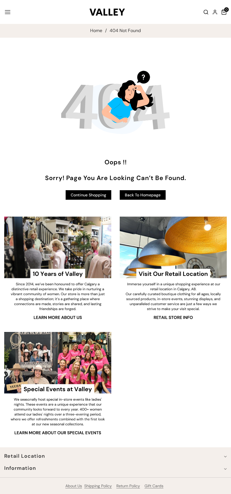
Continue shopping (88, 194)
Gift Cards (154, 485)
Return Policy (128, 485)
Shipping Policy (98, 485)
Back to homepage (143, 194)
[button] (7, 12)
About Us (73, 485)
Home (96, 30)
